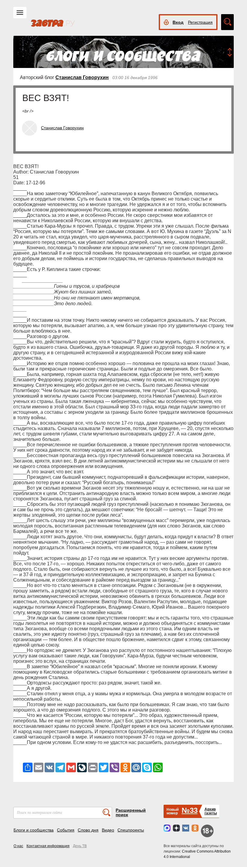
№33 (190, 810)
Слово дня (88, 830)
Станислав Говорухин (82, 77)
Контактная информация (48, 846)
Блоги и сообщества (34, 830)
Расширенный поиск (131, 812)
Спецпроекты (130, 830)
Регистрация (200, 22)
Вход (178, 22)
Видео (108, 830)
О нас (18, 846)
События (65, 830)
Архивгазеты (211, 811)
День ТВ (80, 846)
